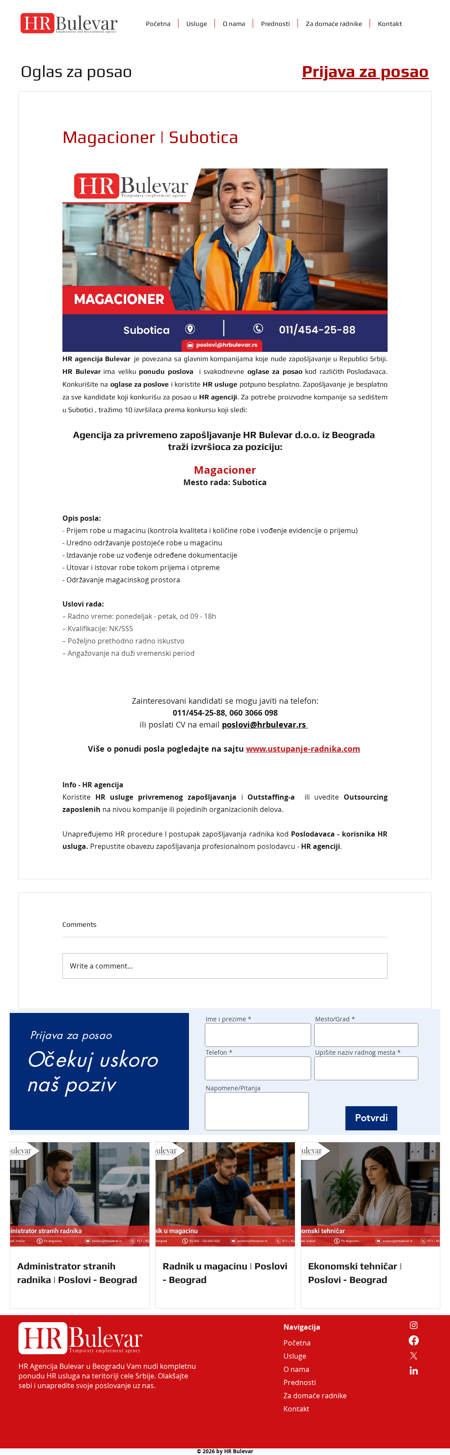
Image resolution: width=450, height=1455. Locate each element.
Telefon (216, 1052)
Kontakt (296, 1409)
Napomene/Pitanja (233, 1088)
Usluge (294, 1356)
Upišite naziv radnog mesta (355, 1052)
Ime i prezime (226, 1019)
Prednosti (299, 1382)
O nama (296, 1369)
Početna (297, 1343)
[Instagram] (414, 1325)
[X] (414, 1356)
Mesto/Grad (332, 1019)
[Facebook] (414, 1340)
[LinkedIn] (414, 1371)
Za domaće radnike (304, 1395)
